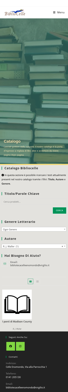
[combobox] (34, 229)
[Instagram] (20, 346)
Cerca (59, 210)
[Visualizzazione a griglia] (30, 281)
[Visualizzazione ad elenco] (37, 281)
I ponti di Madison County (17, 321)
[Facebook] (10, 346)
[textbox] (34, 229)
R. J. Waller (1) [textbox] (33, 246)
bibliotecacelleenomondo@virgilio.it (29, 265)
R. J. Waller (17, 328)
